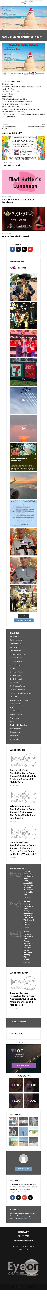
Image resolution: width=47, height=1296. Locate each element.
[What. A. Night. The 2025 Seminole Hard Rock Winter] (23, 315)
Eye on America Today (18, 654)
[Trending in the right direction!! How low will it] (23, 372)
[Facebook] (12, 249)
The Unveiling (15, 732)
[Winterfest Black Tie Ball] (23, 219)
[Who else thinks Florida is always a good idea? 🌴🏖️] (23, 485)
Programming (14, 718)
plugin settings (25, 1218)
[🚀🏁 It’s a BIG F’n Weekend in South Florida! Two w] (23, 400)
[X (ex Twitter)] (18, 249)
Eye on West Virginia (17, 690)
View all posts (23, 1169)
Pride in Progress (16, 714)
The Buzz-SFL (23, 34)
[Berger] (13, 1141)
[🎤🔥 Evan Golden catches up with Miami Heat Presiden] (23, 541)
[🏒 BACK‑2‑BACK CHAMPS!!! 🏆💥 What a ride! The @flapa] (23, 343)
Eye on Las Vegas (16, 672)
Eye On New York (16, 679)
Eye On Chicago (15, 665)
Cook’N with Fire (16, 644)
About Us (23, 1250)
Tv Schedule (14, 739)
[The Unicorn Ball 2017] (23, 148)
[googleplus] (24, 1197)
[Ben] (13, 1131)
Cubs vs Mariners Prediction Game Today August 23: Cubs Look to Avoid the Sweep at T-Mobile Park (23, 776)
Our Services (28, 1246)
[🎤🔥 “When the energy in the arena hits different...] (23, 570)
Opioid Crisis (14, 711)
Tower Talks (14, 736)
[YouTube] (30, 249)
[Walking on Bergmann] (13, 1121)
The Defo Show (15, 728)
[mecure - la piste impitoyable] (33, 1131)
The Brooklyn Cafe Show (18, 725)
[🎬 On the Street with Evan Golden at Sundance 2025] (23, 598)
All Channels (14, 636)
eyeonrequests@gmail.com (23, 1240)
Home (15, 1246)
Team (12, 721)
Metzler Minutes (16, 704)
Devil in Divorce (15, 651)
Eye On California (16, 658)
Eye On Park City (16, 682)
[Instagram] (24, 249)
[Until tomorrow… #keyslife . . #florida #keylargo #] (23, 428)
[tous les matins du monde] (33, 1141)
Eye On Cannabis (16, 661)
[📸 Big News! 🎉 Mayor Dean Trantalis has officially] (23, 513)
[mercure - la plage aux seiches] (23, 1141)
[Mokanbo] (23, 1121)
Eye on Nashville (15, 675)
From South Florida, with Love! (20, 693)
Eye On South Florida (17, 686)
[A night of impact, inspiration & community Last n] (23, 287)
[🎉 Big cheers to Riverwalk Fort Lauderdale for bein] (23, 457)
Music (12, 707)
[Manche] (33, 1121)
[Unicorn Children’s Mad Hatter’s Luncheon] (23, 182)
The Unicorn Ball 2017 (13, 165)
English (30, 1)
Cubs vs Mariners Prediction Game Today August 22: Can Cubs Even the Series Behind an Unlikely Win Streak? (23, 848)
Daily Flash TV (15, 647)
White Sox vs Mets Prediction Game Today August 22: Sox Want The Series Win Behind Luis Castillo (23, 812)
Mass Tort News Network (19, 700)
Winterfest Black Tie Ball (15, 236)
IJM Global (13, 697)
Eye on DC (13, 668)
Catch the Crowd (16, 640)
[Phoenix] (23, 1131)
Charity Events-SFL (9, 162)
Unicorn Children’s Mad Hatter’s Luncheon (19, 201)
